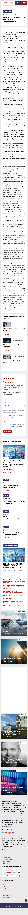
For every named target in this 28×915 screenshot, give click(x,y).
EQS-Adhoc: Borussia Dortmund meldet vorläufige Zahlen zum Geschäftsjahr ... (12, 606)
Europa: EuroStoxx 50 (7, 897)
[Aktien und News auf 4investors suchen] (18, 3)
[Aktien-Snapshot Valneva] (14, 876)
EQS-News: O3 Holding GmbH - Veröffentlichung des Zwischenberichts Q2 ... (13, 592)
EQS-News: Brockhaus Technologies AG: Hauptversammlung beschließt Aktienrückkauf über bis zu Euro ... (14, 597)
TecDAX (4, 888)
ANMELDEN (7, 431)
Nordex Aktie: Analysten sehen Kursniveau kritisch (14, 534)
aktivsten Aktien (12, 842)
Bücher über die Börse (8, 852)
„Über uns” (14, 817)
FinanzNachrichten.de (7, 859)
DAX (4, 882)
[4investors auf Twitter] (3, 833)
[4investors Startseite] (7, 2)
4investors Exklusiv (7, 854)
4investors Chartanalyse (8, 855)
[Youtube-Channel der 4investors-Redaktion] (6, 832)
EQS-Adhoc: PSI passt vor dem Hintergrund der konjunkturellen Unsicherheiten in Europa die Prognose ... (14, 587)
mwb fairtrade (6, 863)
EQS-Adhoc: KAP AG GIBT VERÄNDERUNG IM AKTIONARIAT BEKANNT (13, 566)
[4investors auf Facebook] (13, 833)
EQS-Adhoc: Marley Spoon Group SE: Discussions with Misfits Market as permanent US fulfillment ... (14, 581)
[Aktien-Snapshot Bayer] (9, 869)
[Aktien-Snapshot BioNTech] (14, 869)
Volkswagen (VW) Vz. (19, 356)
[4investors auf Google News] (9, 832)
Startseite (5, 904)
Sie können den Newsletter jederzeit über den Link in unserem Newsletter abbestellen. (13, 411)
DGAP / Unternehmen (19, 570)
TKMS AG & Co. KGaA (18, 340)
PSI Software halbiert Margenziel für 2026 (10, 486)
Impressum (22, 904)
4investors (4, 8)
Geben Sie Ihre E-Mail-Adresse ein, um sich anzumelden (13, 393)
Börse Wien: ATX (7, 895)
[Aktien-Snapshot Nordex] (4, 876)
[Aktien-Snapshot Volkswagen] (19, 876)
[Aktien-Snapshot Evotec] (14, 872)
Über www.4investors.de (14, 904)
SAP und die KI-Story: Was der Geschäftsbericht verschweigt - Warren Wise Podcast (13, 463)
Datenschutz (8, 906)
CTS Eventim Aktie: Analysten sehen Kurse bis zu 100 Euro (13, 518)
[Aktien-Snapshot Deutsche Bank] (4, 872)
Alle (24, 3)
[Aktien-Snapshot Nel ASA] (19, 872)
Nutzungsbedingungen (13, 426)
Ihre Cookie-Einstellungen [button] (17, 906)
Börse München (6, 861)
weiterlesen (6, 334)
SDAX (4, 886)
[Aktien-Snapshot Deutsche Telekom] (9, 872)
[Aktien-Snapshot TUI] (9, 876)
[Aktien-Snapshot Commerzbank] (19, 869)
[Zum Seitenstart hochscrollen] (26, 900)
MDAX (4, 884)
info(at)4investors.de (6, 826)
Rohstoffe (8, 8)
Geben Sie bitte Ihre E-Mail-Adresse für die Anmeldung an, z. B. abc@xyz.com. (14, 402)
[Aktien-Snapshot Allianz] (4, 869)
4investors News (6, 857)
